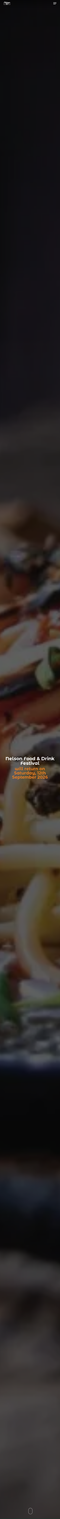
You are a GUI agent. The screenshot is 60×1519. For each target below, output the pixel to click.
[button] (54, 3)
